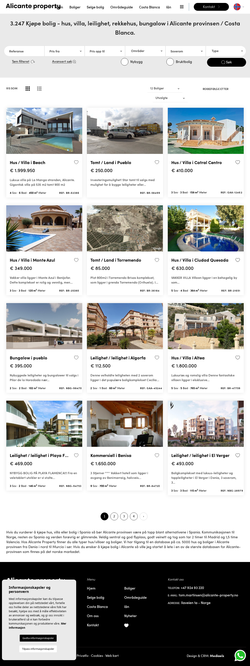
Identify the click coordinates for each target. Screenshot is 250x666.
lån (168, 6)
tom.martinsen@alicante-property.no (208, 595)
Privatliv (83, 655)
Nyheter (130, 615)
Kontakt (93, 624)
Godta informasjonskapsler (38, 638)
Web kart (112, 655)
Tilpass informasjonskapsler (38, 649)
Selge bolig (95, 6)
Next (78, 132)
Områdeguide (121, 6)
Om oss (93, 615)
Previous (10, 132)
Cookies (97, 655)
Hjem (58, 6)
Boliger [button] (74, 6)
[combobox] (145, 51)
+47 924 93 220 (192, 587)
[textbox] (146, 50)
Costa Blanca (149, 6)
